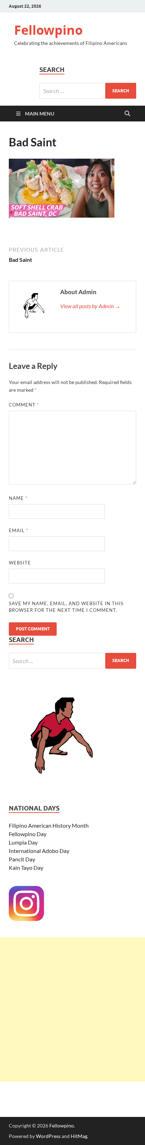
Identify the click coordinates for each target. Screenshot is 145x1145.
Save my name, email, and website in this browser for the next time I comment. (66, 607)
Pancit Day (22, 859)
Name (18, 498)
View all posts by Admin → (90, 306)
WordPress (48, 1136)
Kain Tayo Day (26, 867)
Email (18, 530)
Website (20, 562)
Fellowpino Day (27, 833)
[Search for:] (87, 91)
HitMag (79, 1136)
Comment (24, 405)
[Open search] (127, 114)
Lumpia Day (23, 842)
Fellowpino (48, 30)
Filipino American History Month (49, 825)
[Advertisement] (72, 1009)
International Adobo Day (39, 850)
